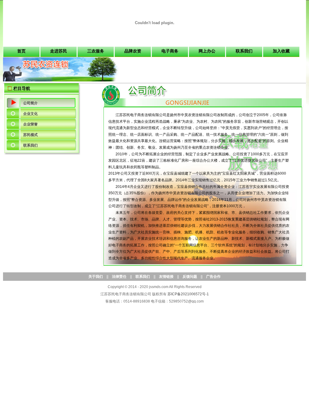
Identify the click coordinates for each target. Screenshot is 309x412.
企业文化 (30, 114)
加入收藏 (281, 51)
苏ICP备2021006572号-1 (188, 294)
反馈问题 (190, 276)
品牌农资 (132, 51)
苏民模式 (30, 135)
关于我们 (95, 276)
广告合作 (213, 276)
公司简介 (30, 103)
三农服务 (95, 51)
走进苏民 (58, 51)
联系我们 (244, 51)
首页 (21, 51)
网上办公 (207, 51)
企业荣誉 (30, 124)
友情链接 (166, 276)
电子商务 (169, 51)
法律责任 (119, 276)
